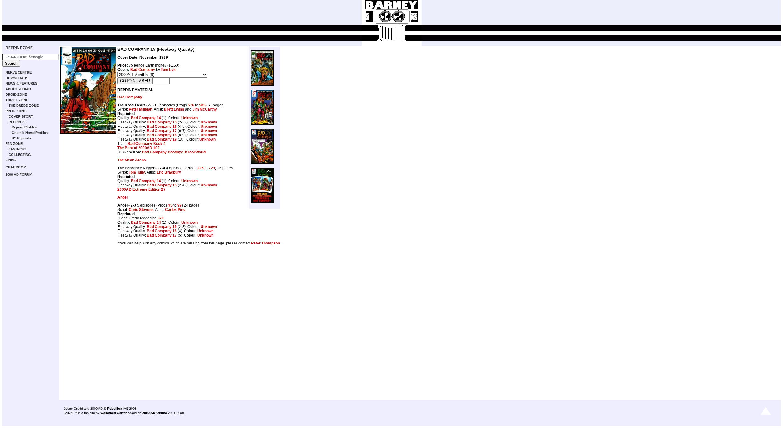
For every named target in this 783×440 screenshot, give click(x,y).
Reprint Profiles (24, 127)
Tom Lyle (168, 70)
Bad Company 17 (162, 131)
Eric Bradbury (169, 172)
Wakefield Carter (113, 413)
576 (191, 105)
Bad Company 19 (162, 139)
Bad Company (142, 70)
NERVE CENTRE (19, 72)
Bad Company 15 (162, 122)
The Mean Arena (131, 160)
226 (200, 168)
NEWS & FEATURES (21, 83)
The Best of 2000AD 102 (138, 148)
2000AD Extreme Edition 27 (141, 189)
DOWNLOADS (17, 78)
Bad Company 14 (146, 118)
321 (161, 218)
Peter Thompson (265, 243)
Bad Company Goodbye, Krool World (174, 152)
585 (202, 105)
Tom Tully (137, 172)
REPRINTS (17, 122)
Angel (122, 197)
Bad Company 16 (162, 126)
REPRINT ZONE (19, 48)
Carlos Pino (175, 209)
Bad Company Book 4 (146, 143)
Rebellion (114, 408)
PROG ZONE (16, 111)
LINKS (11, 160)
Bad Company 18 (162, 135)
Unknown (189, 118)
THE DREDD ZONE (24, 105)
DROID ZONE (16, 94)
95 (170, 205)
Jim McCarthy (204, 109)
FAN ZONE (14, 143)
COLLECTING (20, 154)
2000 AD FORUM (19, 174)
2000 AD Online (154, 413)
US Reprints (21, 138)
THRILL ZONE (17, 100)
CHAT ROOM (16, 167)
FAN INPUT (17, 149)
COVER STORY (21, 116)
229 (212, 168)
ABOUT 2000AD (18, 89)
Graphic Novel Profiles (30, 132)
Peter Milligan (140, 109)
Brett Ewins (174, 109)
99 (179, 205)
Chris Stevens (141, 209)
